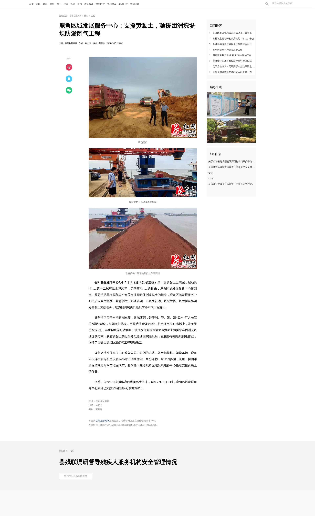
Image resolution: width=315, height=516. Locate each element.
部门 (59, 4)
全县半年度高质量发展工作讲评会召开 (230, 44)
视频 (72, 4)
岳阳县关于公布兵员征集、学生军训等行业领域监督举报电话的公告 (231, 184)
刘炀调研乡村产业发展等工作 (225, 50)
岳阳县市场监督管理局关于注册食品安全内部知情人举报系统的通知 (231, 167)
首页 (31, 4)
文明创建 (134, 4)
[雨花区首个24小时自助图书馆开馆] (231, 130)
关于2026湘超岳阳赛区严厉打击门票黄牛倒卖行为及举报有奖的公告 (231, 161)
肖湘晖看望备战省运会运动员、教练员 (230, 33)
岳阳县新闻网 (75, 16)
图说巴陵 (123, 4)
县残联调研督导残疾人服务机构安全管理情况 (118, 462)
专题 (79, 4)
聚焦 (52, 4)
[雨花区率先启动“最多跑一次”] (231, 104)
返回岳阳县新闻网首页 (75, 476)
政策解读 (88, 4)
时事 (45, 4)
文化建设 (111, 4)
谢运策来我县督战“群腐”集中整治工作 (230, 55)
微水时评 (100, 4)
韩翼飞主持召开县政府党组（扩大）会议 (231, 38)
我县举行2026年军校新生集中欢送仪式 (230, 61)
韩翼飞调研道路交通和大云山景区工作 (230, 72)
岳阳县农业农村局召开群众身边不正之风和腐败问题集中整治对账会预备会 (232, 66)
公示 (210, 172)
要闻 (38, 4)
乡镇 (65, 4)
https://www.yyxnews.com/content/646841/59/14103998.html (128, 425)
